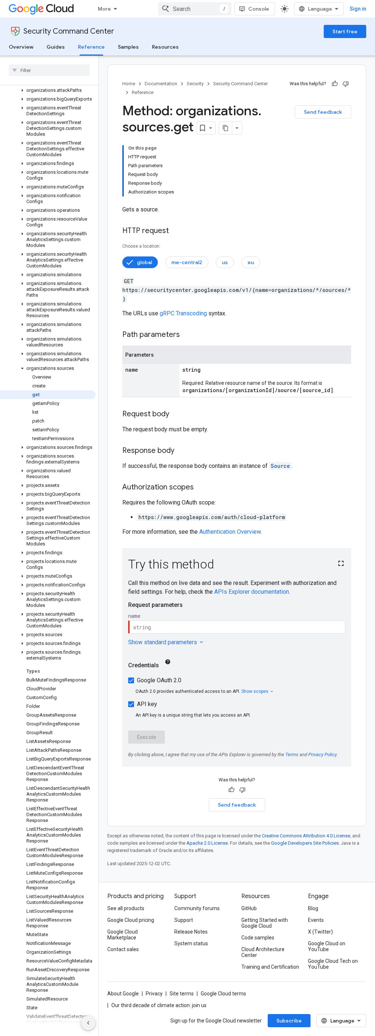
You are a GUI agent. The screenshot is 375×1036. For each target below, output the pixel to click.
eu (251, 262)
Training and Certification (270, 967)
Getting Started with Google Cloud (264, 923)
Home (128, 83)
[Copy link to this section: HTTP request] (176, 231)
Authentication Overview (230, 531)
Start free (345, 31)
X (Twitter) (320, 932)
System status (191, 943)
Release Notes (191, 932)
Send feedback (323, 112)
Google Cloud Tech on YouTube (333, 964)
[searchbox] (49, 70)
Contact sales (123, 949)
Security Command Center (68, 31)
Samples (128, 47)
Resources (165, 47)
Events (316, 920)
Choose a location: (141, 246)
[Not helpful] (345, 83)
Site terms (182, 993)
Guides (56, 47)
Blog (313, 908)
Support (183, 920)
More (104, 8)
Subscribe (289, 1020)
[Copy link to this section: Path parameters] (187, 335)
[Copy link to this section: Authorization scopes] (201, 487)
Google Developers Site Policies (305, 843)
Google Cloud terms (223, 993)
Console (258, 8)
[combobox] (194, 8)
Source (280, 465)
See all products (125, 908)
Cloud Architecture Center (263, 952)
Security (195, 83)
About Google (123, 993)
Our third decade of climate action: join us (159, 1005)
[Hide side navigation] (88, 1023)
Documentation (161, 83)
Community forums (197, 908)
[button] (48, 90)
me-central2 (186, 262)
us (225, 262)
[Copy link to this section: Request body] (176, 414)
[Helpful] (334, 83)
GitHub (249, 908)
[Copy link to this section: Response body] (181, 451)
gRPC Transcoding (183, 313)
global (144, 262)
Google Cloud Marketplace (122, 935)
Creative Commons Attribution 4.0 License (306, 835)
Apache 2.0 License (207, 843)
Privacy (154, 993)
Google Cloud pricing (130, 920)
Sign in (358, 9)
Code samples (257, 938)
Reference (91, 47)
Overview (21, 47)
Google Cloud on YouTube (326, 946)
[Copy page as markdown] (225, 128)
